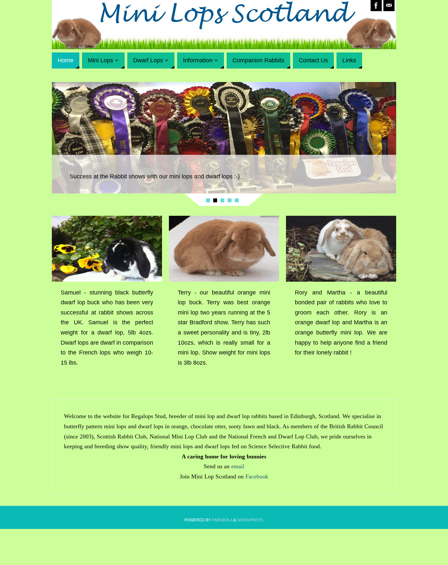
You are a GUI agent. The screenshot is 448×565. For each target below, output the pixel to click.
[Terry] (224, 249)
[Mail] (389, 5)
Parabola (222, 520)
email (237, 466)
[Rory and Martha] (341, 249)
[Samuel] (107, 249)
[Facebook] (376, 5)
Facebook (256, 476)
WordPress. (250, 520)
